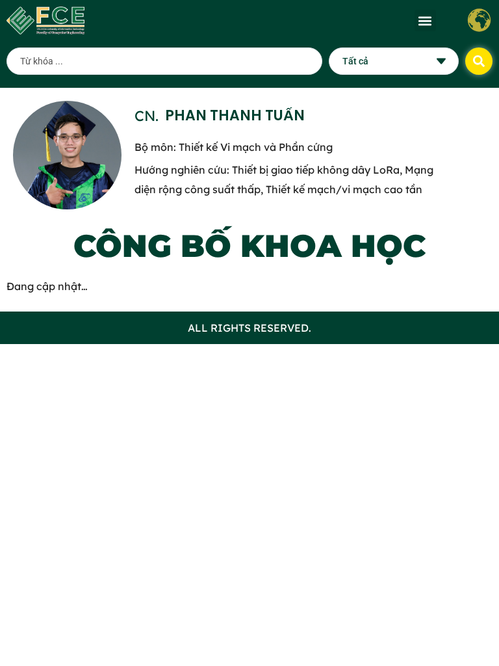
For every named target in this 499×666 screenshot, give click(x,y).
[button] (425, 20)
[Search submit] (479, 61)
